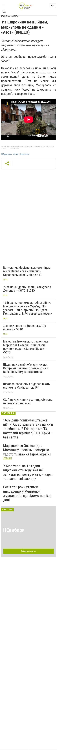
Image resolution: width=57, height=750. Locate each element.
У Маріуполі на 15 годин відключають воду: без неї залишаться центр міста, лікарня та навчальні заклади (28, 472)
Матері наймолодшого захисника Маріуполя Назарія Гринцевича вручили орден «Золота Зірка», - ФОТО (25, 347)
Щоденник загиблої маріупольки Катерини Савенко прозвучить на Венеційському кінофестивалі (25, 368)
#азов (15, 154)
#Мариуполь (6, 154)
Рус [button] (52, 5)
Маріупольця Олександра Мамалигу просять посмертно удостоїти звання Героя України (27, 449)
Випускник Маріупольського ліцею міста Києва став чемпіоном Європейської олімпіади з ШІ (27, 271)
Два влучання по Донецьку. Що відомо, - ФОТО (24, 327)
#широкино (24, 154)
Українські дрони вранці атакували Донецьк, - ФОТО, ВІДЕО (27, 289)
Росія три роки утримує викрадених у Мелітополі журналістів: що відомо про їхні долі (27, 493)
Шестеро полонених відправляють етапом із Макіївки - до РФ (26, 385)
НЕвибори (14, 530)
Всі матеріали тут (28, 551)
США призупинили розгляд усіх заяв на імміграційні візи (27, 401)
